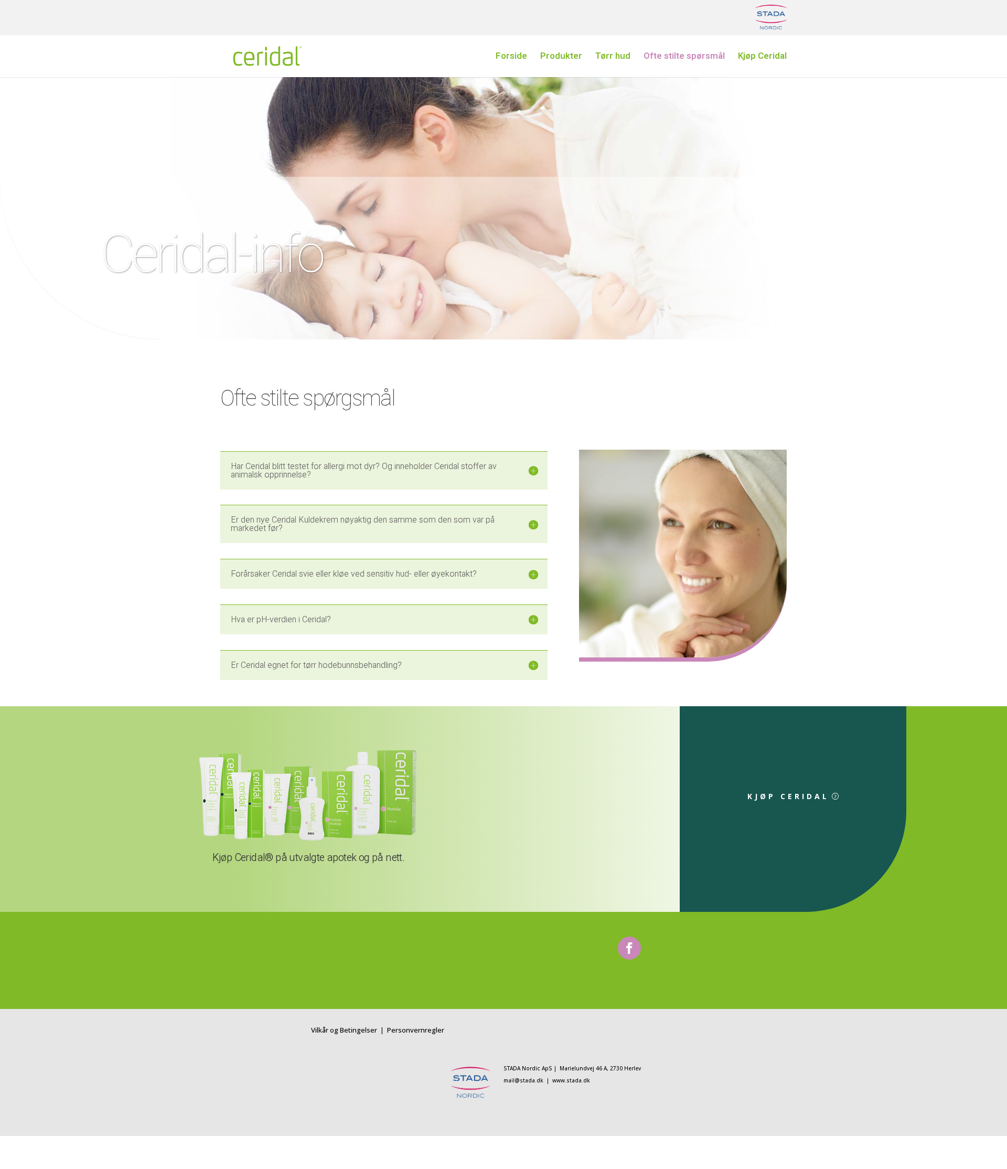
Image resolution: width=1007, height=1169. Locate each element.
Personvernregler (415, 1030)
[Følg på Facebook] (629, 948)
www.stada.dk (571, 1080)
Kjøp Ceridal (762, 57)
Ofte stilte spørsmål (684, 57)
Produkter (561, 57)
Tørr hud (612, 57)
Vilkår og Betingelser (345, 1030)
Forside (511, 57)
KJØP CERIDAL (788, 796)
